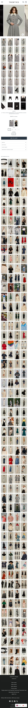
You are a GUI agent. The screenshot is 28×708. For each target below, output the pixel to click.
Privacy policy (14, 688)
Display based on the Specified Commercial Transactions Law (14, 690)
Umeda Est (14, 678)
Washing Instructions (7, 149)
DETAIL (3, 142)
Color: (14, 119)
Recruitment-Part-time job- (14, 692)
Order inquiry (14, 682)
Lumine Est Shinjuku (14, 676)
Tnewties (14, 2)
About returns (14, 684)
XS (9, 129)
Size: (14, 127)
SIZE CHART (4, 147)
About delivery (14, 686)
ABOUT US (14, 694)
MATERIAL (4, 144)
